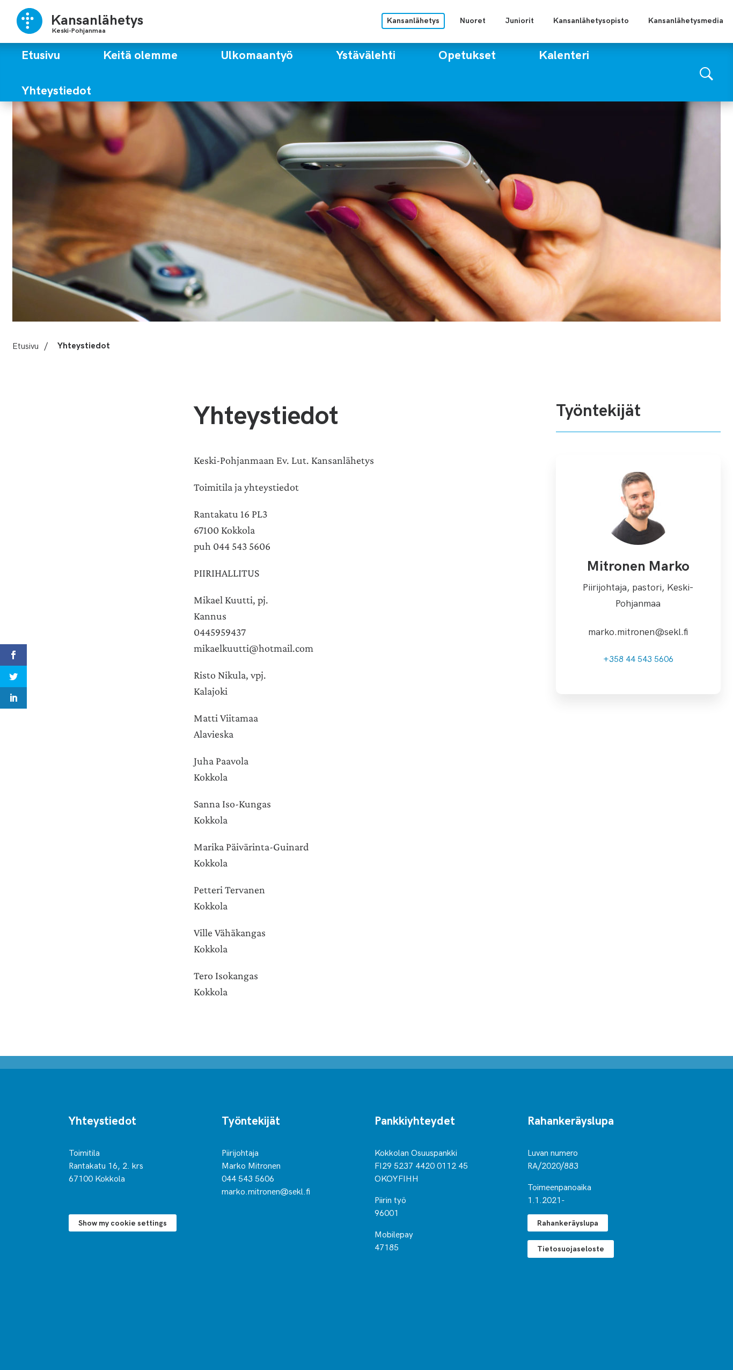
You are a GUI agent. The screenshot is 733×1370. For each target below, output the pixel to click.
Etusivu (25, 345)
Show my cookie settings (122, 1223)
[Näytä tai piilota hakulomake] (706, 72)
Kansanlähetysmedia (685, 20)
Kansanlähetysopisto (591, 20)
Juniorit (519, 20)
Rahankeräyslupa (567, 1223)
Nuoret (473, 20)
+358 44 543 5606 (638, 658)
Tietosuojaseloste (570, 1248)
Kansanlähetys (413, 20)
